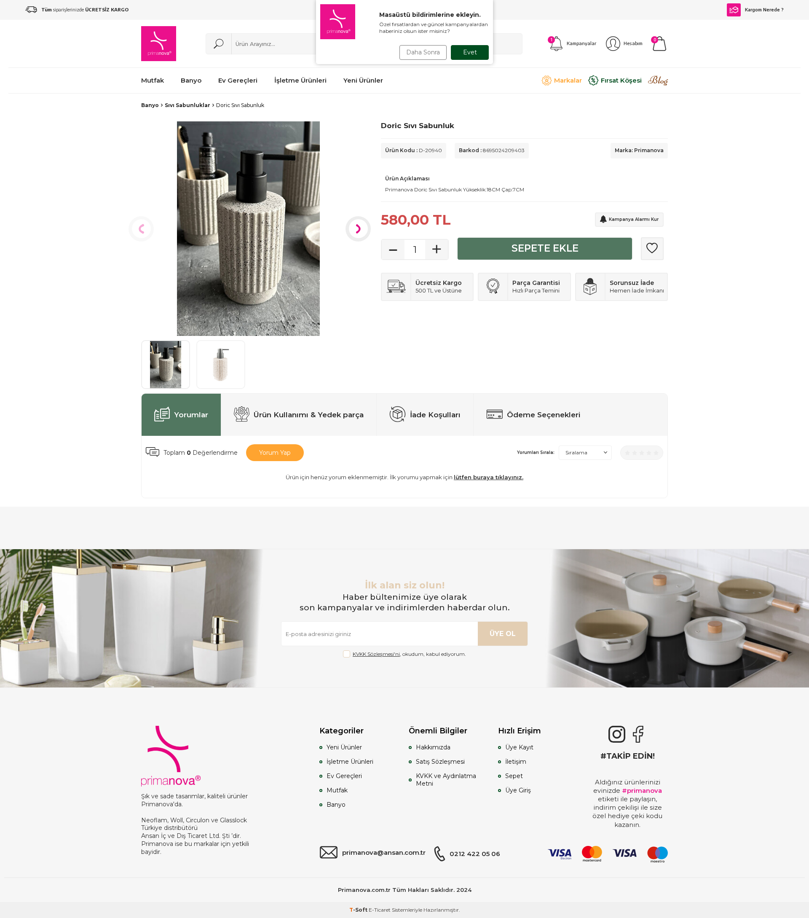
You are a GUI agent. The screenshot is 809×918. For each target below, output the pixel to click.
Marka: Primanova (639, 150)
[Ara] (219, 43)
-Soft (359, 910)
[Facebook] (638, 734)
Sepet (514, 776)
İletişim (515, 761)
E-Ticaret (380, 910)
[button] (141, 229)
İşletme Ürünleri (350, 761)
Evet (470, 52)
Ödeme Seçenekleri (544, 415)
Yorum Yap (275, 452)
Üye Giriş (518, 790)
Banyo (150, 105)
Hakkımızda (433, 747)
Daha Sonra (423, 52)
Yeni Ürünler (344, 747)
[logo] (158, 43)
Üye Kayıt (519, 747)
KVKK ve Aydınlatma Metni (446, 779)
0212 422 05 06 (475, 854)
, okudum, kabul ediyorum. (409, 654)
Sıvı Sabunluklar (187, 105)
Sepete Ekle (545, 248)
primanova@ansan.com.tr (384, 852)
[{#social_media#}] (616, 734)
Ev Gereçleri (344, 776)
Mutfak (337, 790)
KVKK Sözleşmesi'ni (376, 654)
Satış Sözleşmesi (440, 761)
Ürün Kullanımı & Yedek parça (309, 415)
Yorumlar (191, 415)
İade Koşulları (435, 415)
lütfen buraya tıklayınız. (488, 477)
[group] (248, 228)
